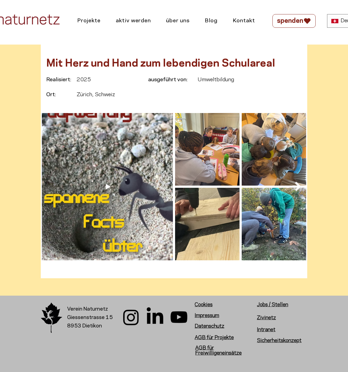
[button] (89, 21)
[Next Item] (295, 186)
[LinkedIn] (155, 317)
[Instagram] (131, 317)
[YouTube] (179, 317)
